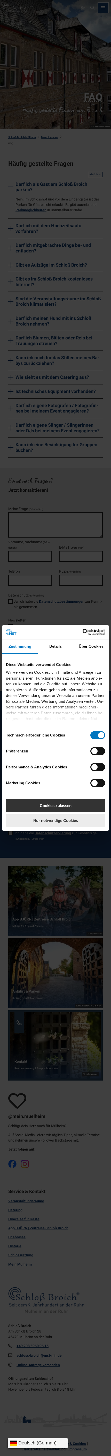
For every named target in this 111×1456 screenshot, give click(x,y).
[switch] (97, 751)
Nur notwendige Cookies (55, 820)
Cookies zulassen (56, 805)
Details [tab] (55, 646)
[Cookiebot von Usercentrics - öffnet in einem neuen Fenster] (82, 632)
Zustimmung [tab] (20, 646)
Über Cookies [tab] (91, 646)
